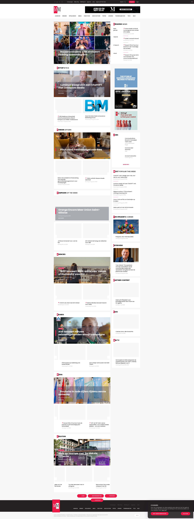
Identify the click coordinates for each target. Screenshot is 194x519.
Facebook (55, 2)
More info (126, 164)
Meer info (164, 510)
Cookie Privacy (69, 514)
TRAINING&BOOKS (120, 16)
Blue (138, 508)
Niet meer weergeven (159, 513)
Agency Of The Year (101, 2)
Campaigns (70, 2)
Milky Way (76, 2)
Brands (64, 16)
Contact (98, 500)
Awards (110, 16)
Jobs (93, 2)
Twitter (59, 2)
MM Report (83, 2)
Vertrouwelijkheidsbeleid (59, 514)
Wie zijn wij (89, 514)
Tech (129, 16)
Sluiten (185, 513)
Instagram (62, 2)
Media (80, 16)
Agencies (57, 16)
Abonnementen (97, 496)
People (104, 16)
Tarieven (112, 496)
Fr (191, 1)
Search (122, 1)
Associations (96, 16)
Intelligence (72, 16)
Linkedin (57, 2)
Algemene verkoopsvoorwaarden (100, 514)
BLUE (134, 16)
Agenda (89, 2)
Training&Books (127, 508)
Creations (87, 16)
